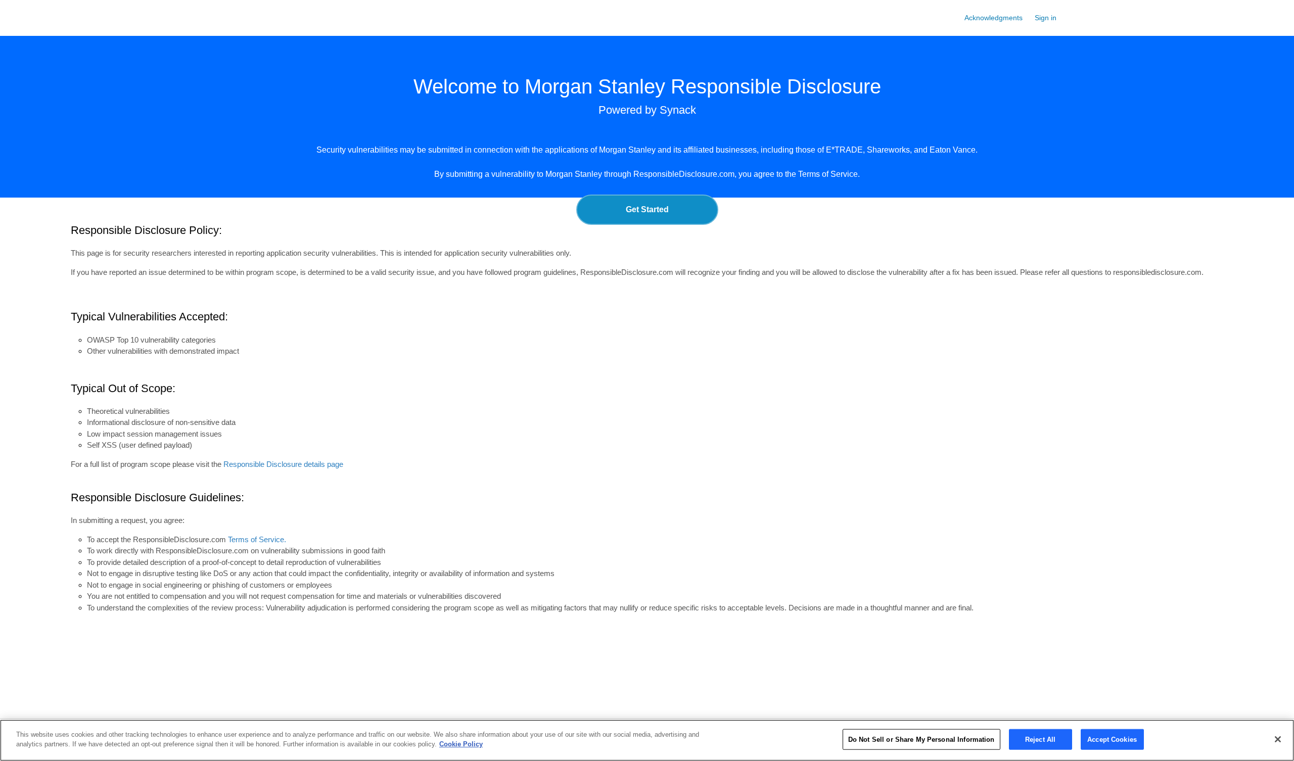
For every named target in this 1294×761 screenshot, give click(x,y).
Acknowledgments (993, 18)
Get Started (647, 209)
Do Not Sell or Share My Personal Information (921, 739)
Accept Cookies (1112, 739)
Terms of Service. (829, 174)
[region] (647, 740)
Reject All (1040, 739)
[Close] (1278, 739)
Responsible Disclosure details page (283, 464)
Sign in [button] (1045, 18)
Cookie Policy (461, 744)
